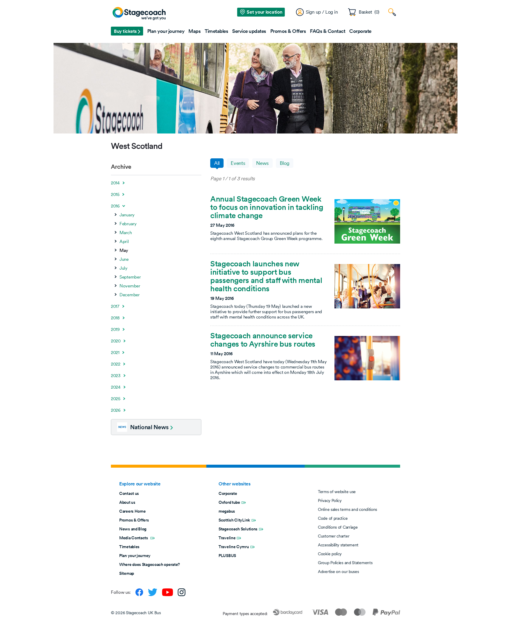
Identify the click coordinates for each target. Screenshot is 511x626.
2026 (116, 410)
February (128, 223)
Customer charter (333, 536)
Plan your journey (135, 555)
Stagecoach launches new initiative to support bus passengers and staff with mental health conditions (266, 276)
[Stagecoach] (139, 14)
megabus (227, 511)
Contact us (129, 493)
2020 (116, 341)
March (125, 232)
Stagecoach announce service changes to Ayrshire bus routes (262, 340)
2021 (115, 352)
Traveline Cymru (234, 546)
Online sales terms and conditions (347, 509)
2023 (116, 375)
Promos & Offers (134, 520)
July (123, 268)
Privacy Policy (330, 500)
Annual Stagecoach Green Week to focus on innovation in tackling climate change (266, 207)
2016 (115, 206)
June (124, 259)
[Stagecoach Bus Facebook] (139, 592)
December (129, 294)
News (262, 163)
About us (127, 502)
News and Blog (132, 529)
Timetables (129, 546)
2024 (116, 387)
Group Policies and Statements (345, 562)
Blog (285, 163)
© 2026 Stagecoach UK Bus (136, 612)
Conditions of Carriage (338, 527)
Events (238, 163)
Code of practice (332, 518)
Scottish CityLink (234, 520)
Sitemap (126, 573)
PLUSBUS (227, 555)
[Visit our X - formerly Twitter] (152, 592)
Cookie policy (330, 553)
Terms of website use (337, 491)
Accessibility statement (338, 545)
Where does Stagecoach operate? (149, 564)
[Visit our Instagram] (181, 592)
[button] (127, 31)
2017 (115, 306)
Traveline (227, 537)
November (129, 286)
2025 (115, 398)
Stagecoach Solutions (238, 529)
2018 (115, 318)
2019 (115, 329)
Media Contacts (134, 537)
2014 (115, 183)
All (217, 163)
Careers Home (132, 511)
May (123, 250)
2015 (115, 194)
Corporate (228, 493)
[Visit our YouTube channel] (167, 592)
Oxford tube (229, 502)
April (124, 241)
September (129, 277)
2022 (115, 364)
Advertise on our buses (338, 571)
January (127, 215)
